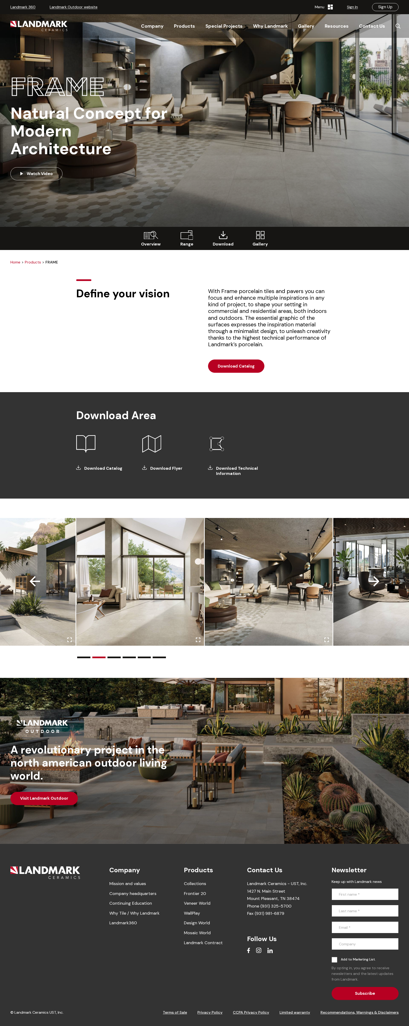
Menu (320, 6)
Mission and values (127, 883)
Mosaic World (197, 933)
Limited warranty (295, 1012)
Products (33, 262)
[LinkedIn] (270, 950)
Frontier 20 (195, 893)
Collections (195, 883)
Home (15, 262)
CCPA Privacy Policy (251, 1012)
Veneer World (197, 903)
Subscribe (365, 993)
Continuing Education (130, 903)
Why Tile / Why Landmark (134, 913)
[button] (83, 657)
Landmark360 (123, 923)
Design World (197, 923)
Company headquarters (132, 893)
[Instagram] (258, 950)
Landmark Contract (203, 943)
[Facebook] (248, 950)
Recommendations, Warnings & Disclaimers (359, 1012)
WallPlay (192, 913)
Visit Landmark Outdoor (44, 798)
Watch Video (39, 173)
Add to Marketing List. (358, 959)
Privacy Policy (209, 1012)
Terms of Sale (175, 1012)
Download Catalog (236, 366)
